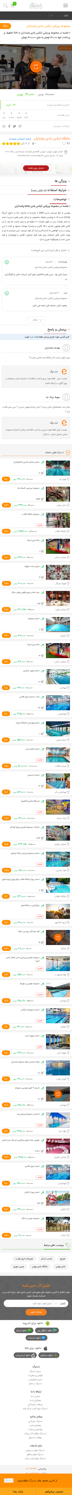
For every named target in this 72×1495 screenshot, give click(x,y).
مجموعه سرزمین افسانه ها (29, 488)
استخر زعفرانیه (34, 618)
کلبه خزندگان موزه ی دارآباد (29, 931)
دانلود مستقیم (46, 1355)
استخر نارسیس (33, 775)
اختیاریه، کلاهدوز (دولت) (58, 105)
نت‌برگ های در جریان (35, 1450)
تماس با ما (35, 1396)
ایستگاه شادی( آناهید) (30, 801)
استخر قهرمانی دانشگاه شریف (28, 723)
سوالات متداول (35, 1438)
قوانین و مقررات (35, 1375)
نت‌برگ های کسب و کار (35, 1458)
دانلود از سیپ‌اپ (23, 1355)
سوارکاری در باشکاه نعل (30, 905)
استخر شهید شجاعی (31, 671)
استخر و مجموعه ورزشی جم (28, 1114)
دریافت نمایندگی (35, 1404)
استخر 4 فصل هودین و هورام (27, 1088)
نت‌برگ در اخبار (35, 1384)
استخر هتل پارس (32, 749)
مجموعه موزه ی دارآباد (30, 1218)
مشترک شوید (36, 1312)
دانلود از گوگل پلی (44, 1330)
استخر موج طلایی (32, 1166)
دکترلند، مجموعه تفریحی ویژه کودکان (25, 827)
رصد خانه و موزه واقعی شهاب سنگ (25, 592)
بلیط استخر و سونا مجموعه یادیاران (25, 1062)
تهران (66, 15)
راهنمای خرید (35, 1425)
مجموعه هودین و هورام (30, 983)
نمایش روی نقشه (36, 168)
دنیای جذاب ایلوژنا (32, 566)
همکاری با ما (35, 1400)
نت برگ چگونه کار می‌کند (35, 1433)
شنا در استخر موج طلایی (30, 697)
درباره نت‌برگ (35, 1371)
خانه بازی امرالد (33, 540)
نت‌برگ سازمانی (35, 1421)
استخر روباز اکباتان (32, 1192)
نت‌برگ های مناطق (35, 1454)
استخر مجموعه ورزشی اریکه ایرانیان (25, 853)
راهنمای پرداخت (35, 1429)
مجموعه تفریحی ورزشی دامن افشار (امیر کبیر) (23, 959)
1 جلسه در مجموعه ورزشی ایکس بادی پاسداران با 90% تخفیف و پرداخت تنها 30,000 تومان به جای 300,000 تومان (37, 35)
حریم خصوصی (35, 1379)
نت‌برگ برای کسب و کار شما (35, 1408)
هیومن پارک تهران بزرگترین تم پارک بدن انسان (21, 1140)
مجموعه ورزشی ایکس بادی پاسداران (48, 26)
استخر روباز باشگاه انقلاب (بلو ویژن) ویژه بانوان (21, 879)
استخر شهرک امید (32, 1036)
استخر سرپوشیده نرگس (30, 1010)
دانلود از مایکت (34, 1338)
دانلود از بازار (21, 1330)
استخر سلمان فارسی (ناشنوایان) (27, 462)
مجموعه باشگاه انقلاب (31, 514)
